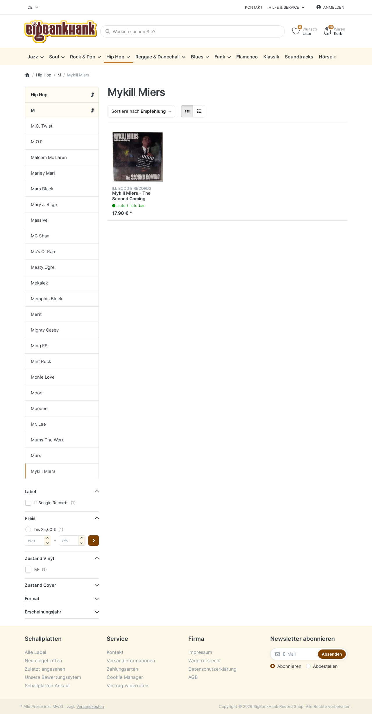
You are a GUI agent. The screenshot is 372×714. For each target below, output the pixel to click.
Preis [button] (30, 518)
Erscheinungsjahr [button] (43, 612)
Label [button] (30, 491)
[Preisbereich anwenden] (93, 540)
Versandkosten (90, 706)
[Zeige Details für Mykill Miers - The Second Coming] (137, 157)
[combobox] (33, 7)
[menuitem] (35, 56)
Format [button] (32, 598)
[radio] (187, 111)
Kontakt (253, 7)
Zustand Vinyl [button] (39, 558)
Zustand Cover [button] (40, 585)
